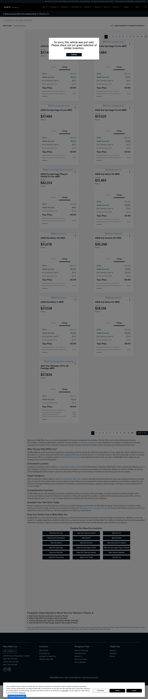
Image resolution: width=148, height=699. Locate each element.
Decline (117, 690)
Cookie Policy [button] (65, 690)
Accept (134, 690)
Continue (74, 54)
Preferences (100, 690)
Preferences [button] (22, 693)
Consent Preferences (17, 696)
